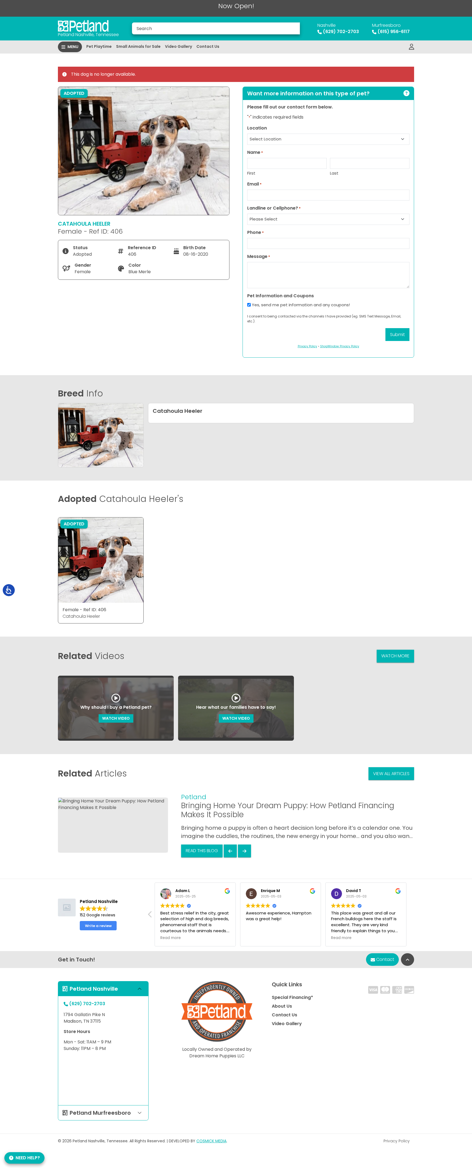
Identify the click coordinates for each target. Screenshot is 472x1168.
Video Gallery (178, 46)
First (251, 173)
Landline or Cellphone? (274, 208)
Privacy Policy (397, 1141)
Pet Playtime (99, 46)
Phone (255, 232)
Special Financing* (292, 997)
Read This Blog (202, 851)
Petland (193, 796)
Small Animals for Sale (138, 46)
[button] (150, 915)
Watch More (395, 656)
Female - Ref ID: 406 (84, 610)
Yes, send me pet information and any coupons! (301, 305)
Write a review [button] (98, 925)
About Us (282, 1006)
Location (257, 128)
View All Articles (391, 773)
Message (258, 256)
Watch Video (116, 718)
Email (254, 184)
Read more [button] (170, 937)
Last (334, 173)
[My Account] (411, 47)
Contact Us (207, 46)
